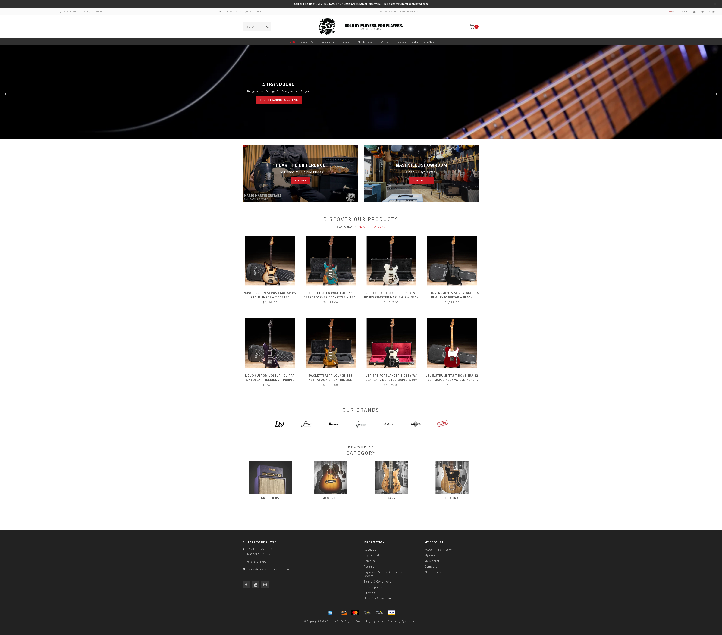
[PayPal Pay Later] (379, 612)
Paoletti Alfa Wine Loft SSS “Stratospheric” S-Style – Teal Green (330, 297)
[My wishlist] (702, 11)
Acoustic (327, 41)
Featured (344, 226)
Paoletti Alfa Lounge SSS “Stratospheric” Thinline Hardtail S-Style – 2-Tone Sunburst (331, 382)
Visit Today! (422, 180)
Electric (307, 41)
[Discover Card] (342, 612)
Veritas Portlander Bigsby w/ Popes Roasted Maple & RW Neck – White (391, 297)
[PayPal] (367, 612)
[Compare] (694, 11)
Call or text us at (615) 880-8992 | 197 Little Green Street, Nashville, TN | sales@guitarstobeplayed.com (361, 3)
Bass (346, 41)
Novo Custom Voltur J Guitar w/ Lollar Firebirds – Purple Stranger (270, 379)
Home (291, 41)
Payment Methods (376, 555)
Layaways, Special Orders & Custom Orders (388, 574)
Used (415, 41)
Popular (378, 226)
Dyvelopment (409, 621)
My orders (431, 555)
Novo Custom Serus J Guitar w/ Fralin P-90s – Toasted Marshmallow (270, 297)
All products (433, 572)
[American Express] (330, 612)
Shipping (370, 561)
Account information (439, 549)
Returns (369, 566)
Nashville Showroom (378, 598)
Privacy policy (373, 587)
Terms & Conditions (377, 581)
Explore (300, 180)
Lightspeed (379, 621)
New (362, 226)
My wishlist (432, 561)
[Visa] (391, 612)
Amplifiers (365, 41)
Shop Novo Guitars (265, 100)
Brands (429, 41)
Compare (431, 566)
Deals (402, 41)
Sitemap (369, 593)
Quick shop (271, 291)
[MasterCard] (355, 612)
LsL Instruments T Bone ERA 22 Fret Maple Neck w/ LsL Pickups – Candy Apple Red (451, 379)
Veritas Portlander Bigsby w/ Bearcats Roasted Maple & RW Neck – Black (391, 379)
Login (712, 11)
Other (385, 41)
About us (370, 549)
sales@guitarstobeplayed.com (268, 569)
